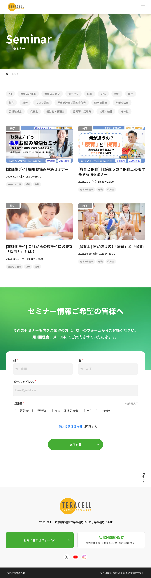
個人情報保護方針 (70, 426)
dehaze (142, 7)
